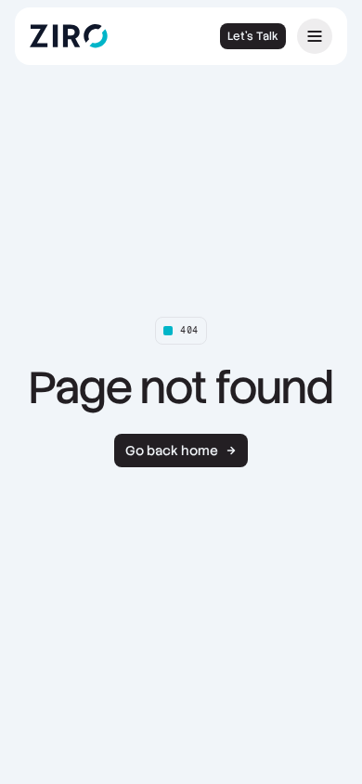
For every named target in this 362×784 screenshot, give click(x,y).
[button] (314, 36)
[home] (82, 36)
